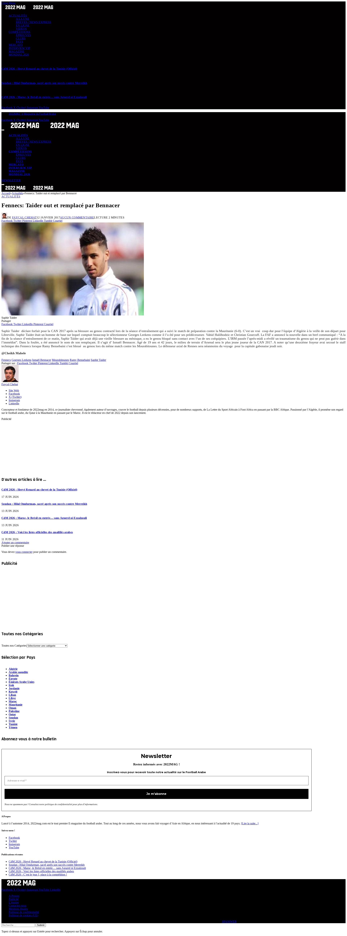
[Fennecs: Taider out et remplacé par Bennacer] (72, 314)
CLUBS (20, 38)
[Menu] (2, 130)
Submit (40, 925)
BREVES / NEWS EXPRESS (33, 22)
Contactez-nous (17, 905)
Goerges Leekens (21, 359)
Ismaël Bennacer (41, 359)
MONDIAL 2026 (19, 54)
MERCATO (16, 44)
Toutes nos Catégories (14, 645)
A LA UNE (22, 18)
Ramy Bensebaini (80, 359)
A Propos (14, 895)
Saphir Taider (98, 359)
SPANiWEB (229, 921)
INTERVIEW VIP (19, 48)
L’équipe (14, 902)
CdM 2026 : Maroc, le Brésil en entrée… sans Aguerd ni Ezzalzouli (44, 97)
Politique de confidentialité (24, 912)
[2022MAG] (45, 129)
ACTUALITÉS (18, 15)
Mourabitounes (60, 359)
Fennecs (6, 359)
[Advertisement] (109, 446)
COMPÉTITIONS (19, 31)
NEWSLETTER (11, 180)
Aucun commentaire (77, 217)
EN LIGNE (22, 25)
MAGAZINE (16, 51)
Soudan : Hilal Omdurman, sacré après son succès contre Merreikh (44, 82)
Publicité (14, 899)
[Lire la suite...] (249, 823)
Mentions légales (18, 908)
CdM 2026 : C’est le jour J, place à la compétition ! (38, 874)
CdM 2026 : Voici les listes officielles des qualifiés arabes (37, 532)
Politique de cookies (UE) (23, 915)
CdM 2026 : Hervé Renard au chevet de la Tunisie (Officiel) (39, 68)
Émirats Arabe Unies (21, 681)
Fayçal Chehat (24, 217)
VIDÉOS (21, 28)
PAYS (19, 41)
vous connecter (24, 551)
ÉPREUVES (23, 35)
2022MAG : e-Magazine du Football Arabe (32, 113)
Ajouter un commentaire (15, 542)
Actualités (10, 196)
